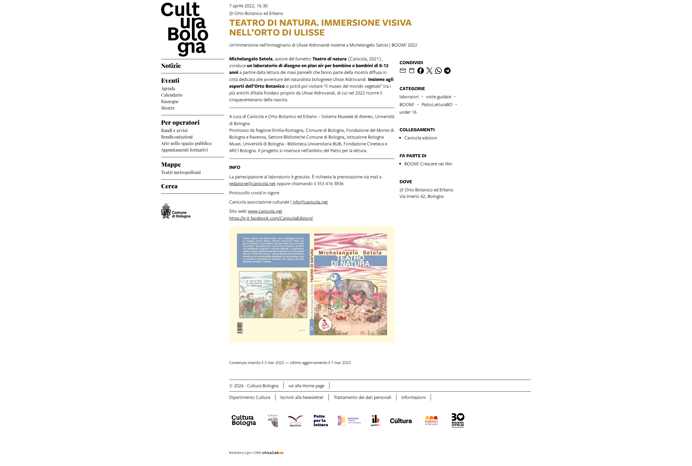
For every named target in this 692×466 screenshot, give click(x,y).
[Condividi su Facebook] (420, 70)
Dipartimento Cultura (249, 397)
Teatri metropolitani (181, 172)
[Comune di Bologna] (175, 211)
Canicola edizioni (420, 137)
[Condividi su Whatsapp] (438, 70)
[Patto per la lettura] (321, 421)
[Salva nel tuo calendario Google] (411, 70)
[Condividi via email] (403, 70)
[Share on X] (429, 70)
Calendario (171, 94)
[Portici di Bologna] (431, 421)
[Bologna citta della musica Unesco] (349, 421)
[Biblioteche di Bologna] (295, 421)
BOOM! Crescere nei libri (428, 163)
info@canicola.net (310, 202)
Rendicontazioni (177, 136)
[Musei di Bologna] (273, 421)
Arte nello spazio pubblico (186, 143)
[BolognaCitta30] (458, 421)
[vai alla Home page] (192, 29)
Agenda (168, 88)
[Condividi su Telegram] (447, 70)
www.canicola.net (265, 211)
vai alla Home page (306, 385)
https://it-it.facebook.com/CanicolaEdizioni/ (271, 218)
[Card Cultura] (401, 421)
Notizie (171, 65)
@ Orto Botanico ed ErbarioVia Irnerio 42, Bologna (427, 192)
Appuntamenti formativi (184, 149)
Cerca (169, 185)
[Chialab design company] (256, 448)
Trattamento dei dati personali (362, 397)
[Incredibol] (375, 421)
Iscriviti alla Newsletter (302, 397)
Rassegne (170, 101)
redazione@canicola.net (252, 183)
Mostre (168, 107)
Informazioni (413, 397)
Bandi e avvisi (174, 130)
